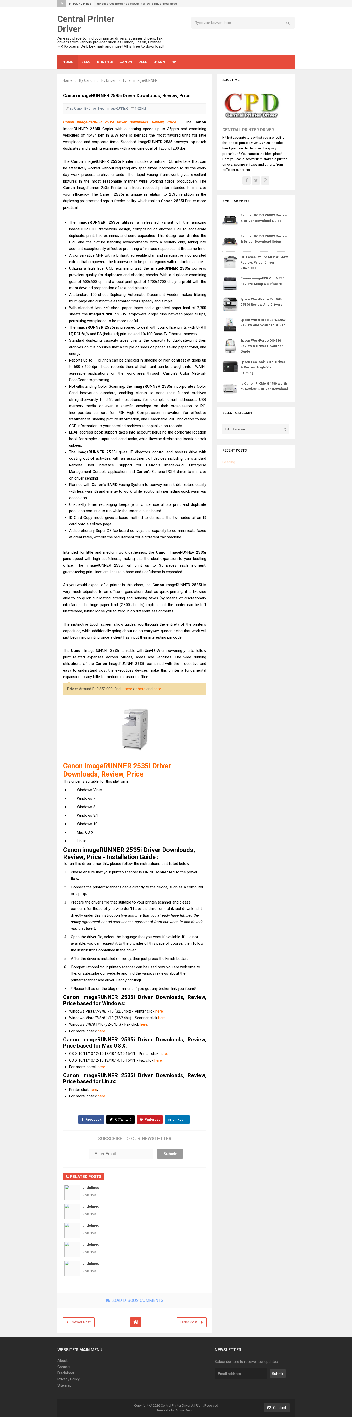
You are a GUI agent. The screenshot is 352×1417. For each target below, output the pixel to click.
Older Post (188, 1322)
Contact (63, 1367)
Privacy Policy (68, 1379)
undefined (90, 1188)
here (128, 689)
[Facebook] (246, 180)
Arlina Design (185, 1410)
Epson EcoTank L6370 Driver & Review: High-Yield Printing (263, 367)
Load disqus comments (137, 1300)
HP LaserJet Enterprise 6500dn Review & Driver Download (137, 3)
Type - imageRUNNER (113, 108)
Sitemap (64, 1385)
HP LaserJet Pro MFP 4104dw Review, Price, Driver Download (264, 262)
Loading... (230, 462)
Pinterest (152, 1119)
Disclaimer (65, 1373)
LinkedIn (179, 1119)
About (62, 1361)
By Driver (90, 108)
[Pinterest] (265, 180)
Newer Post (81, 1322)
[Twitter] (256, 180)
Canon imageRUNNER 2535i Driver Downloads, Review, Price (119, 122)
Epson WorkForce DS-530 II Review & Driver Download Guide (262, 346)
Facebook (93, 1119)
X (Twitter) (122, 1119)
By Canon (76, 108)
